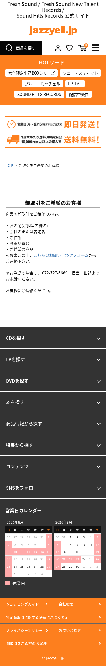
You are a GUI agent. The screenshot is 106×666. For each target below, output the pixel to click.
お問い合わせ (70, 630)
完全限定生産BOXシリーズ (31, 73)
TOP (9, 165)
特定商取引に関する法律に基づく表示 (37, 617)
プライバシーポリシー (24, 630)
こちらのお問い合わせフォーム (61, 255)
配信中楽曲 (79, 94)
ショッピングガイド (22, 604)
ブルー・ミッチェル (42, 83)
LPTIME (75, 83)
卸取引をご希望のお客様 (26, 643)
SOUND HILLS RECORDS (39, 94)
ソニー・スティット (80, 73)
